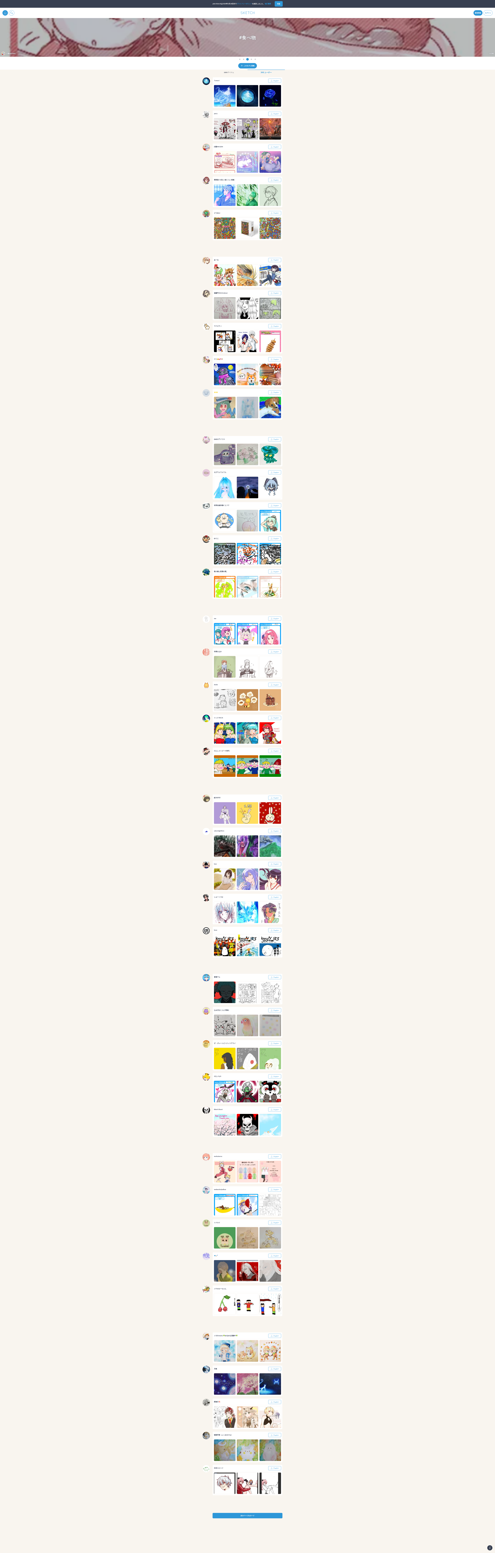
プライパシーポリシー (244, 4)
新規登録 (478, 13)
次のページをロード (247, 1516)
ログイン (488, 13)
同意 (278, 4)
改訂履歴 (268, 4)
